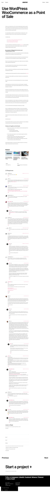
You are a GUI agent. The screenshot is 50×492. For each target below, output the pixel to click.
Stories (43, 2)
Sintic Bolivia (9, 281)
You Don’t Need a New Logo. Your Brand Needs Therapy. (8, 158)
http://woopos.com (14, 181)
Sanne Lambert (10, 201)
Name (6, 437)
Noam (9, 210)
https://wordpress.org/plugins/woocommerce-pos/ (15, 374)
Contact (47, 2)
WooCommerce (21, 44)
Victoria (9, 409)
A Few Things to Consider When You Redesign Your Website (24, 158)
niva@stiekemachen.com (12, 212)
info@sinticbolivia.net (10, 290)
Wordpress (18, 165)
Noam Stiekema (11, 400)
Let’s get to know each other (10, 471)
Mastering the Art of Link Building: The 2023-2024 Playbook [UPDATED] (16, 158)
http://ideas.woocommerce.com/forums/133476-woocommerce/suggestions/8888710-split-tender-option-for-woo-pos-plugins (17, 191)
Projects (6, 2)
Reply (8, 192)
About (2, 2)
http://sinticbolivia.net (10, 288)
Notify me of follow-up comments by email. (12, 447)
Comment (7, 428)
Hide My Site (27, 73)
